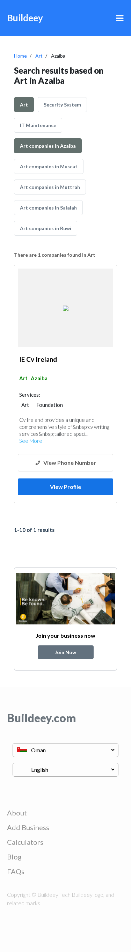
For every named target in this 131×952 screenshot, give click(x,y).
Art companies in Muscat (49, 166)
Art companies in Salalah (48, 208)
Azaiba (39, 378)
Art (39, 56)
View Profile (65, 486)
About (17, 812)
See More (30, 441)
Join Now (65, 652)
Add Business (28, 827)
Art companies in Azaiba (48, 146)
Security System (62, 105)
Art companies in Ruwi (45, 228)
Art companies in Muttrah (50, 187)
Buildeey (25, 17)
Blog (14, 856)
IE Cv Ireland (38, 359)
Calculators (25, 842)
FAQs (15, 871)
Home (20, 56)
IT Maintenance (38, 125)
